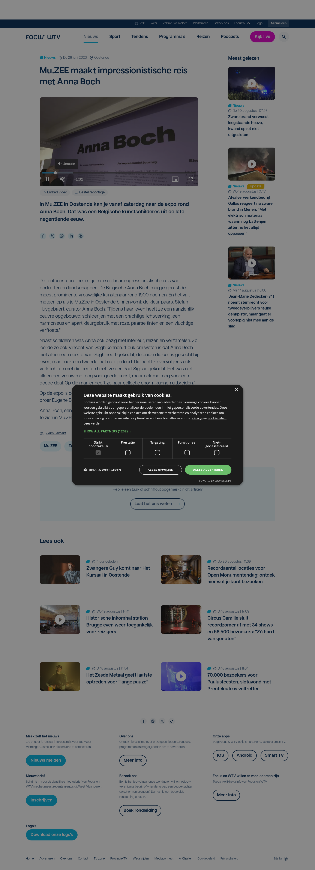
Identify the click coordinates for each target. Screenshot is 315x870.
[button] (157, 431)
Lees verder (92, 423)
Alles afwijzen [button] (161, 470)
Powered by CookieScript (215, 480)
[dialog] (157, 435)
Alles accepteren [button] (208, 470)
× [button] (236, 389)
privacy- (196, 418)
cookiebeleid (217, 418)
